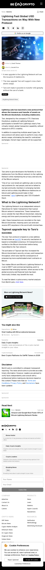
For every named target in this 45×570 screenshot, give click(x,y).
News (4, 12)
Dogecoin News (7, 536)
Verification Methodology (31, 521)
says (13, 195)
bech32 (18, 239)
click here (19, 282)
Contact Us (5, 502)
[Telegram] (13, 28)
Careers (4, 509)
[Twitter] (8, 28)
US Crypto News (7, 533)
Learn (29, 502)
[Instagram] (22, 28)
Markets (9, 12)
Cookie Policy (33, 555)
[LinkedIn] (18, 28)
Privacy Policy (16, 383)
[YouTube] (3, 28)
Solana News (6, 539)
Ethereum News (7, 530)
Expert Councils (32, 509)
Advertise (5, 499)
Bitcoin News (6, 523)
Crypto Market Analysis (9, 527)
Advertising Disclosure (34, 526)
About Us (5, 505)
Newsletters (31, 512)
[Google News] (20, 429)
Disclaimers (30, 383)
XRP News (5, 520)
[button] (22, 437)
